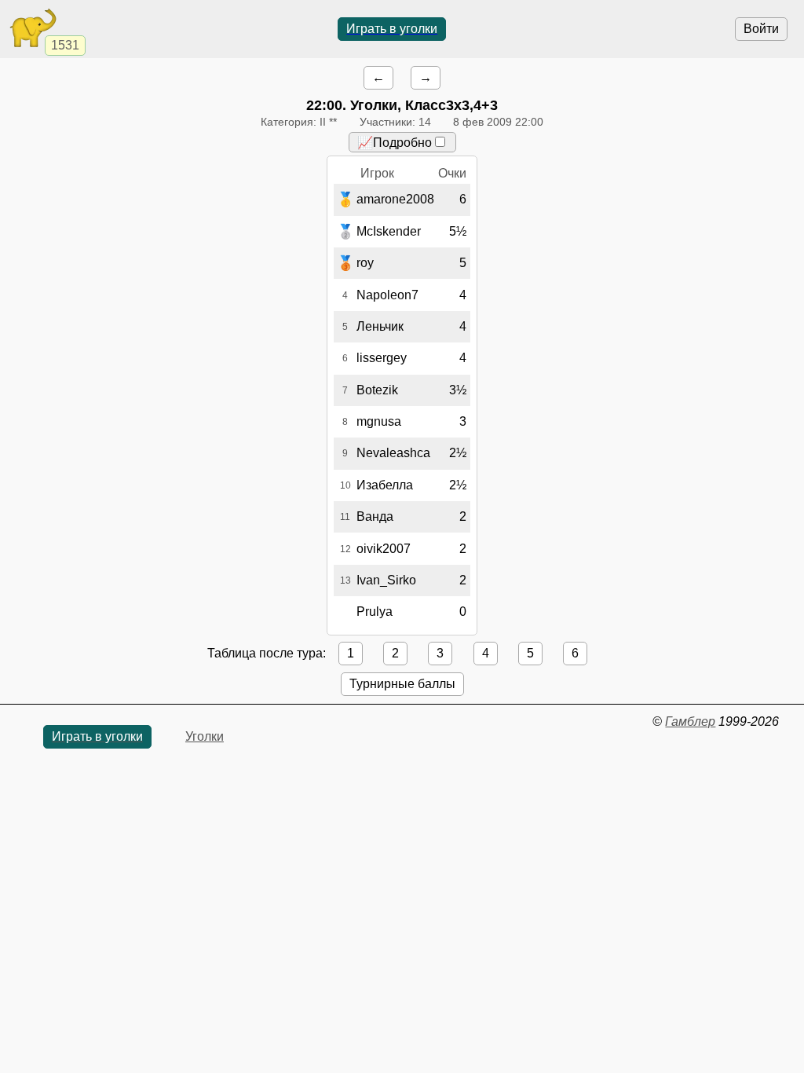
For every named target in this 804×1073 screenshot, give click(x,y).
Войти (761, 28)
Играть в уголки (391, 28)
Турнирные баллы (402, 683)
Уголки (204, 736)
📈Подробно (394, 142)
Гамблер (690, 721)
